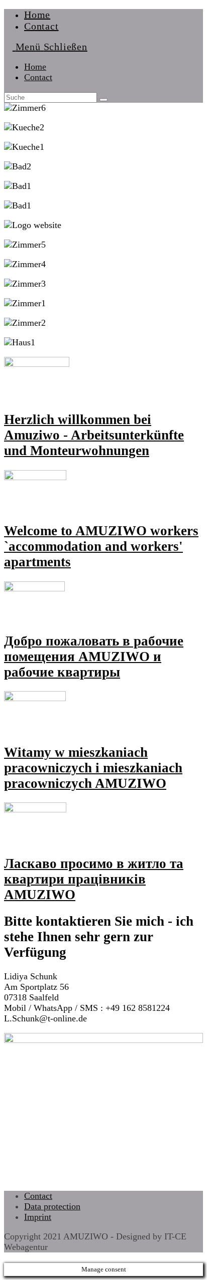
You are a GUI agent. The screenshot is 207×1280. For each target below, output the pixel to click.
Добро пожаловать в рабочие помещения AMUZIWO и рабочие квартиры (93, 656)
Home (35, 67)
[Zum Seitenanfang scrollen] (7, 1257)
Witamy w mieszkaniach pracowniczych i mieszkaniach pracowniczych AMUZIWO (93, 768)
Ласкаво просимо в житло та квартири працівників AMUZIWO (93, 879)
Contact (38, 77)
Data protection (52, 1206)
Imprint (37, 1217)
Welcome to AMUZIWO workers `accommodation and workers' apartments (101, 546)
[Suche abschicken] (103, 99)
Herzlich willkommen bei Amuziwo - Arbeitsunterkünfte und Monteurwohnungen (94, 435)
